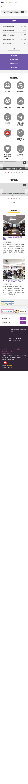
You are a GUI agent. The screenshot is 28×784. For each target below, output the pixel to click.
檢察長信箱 (4, 351)
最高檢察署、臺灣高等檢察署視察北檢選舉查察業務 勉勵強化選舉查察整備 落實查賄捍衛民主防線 (9, 35)
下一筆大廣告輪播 (26, 166)
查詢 (25, 2)
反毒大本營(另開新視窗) (22, 172)
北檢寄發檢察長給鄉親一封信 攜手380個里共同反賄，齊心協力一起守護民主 (9, 43)
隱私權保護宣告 (5, 349)
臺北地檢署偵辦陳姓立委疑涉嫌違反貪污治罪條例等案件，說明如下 (9, 26)
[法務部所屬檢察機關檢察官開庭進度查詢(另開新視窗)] (7, 303)
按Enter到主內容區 (6, 1)
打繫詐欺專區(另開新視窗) (5, 172)
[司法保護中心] (7, 311)
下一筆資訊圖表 (26, 191)
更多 (14, 49)
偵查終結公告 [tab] (14, 59)
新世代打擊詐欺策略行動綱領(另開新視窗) (14, 172)
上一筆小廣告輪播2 (1, 311)
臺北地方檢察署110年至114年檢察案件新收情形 (16, 198)
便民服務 (14, 78)
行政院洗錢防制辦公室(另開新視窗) (16, 172)
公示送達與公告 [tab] (14, 63)
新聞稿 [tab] (14, 21)
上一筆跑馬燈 (25, 11)
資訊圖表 (14, 180)
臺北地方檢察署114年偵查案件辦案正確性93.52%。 (8, 198)
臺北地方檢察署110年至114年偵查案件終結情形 (14, 198)
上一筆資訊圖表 (1, 191)
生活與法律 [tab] (14, 67)
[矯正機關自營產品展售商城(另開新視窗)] (20, 303)
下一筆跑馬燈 (25, 13)
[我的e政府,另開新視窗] (4, 363)
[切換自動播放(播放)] (22, 12)
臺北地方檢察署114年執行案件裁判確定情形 (19, 198)
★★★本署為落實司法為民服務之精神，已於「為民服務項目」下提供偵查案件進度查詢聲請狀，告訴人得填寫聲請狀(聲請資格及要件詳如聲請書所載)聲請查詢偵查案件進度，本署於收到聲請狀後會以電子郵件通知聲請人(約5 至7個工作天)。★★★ (12, 12)
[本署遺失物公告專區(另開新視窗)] (20, 311)
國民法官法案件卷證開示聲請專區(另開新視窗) (11, 172)
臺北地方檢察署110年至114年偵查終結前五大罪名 (11, 198)
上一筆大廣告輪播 (1, 166)
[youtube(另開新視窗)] (8, 363)
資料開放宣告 (12, 351)
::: (1, 6)
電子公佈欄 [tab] (14, 55)
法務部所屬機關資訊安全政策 (8, 353)
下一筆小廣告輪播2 (26, 311)
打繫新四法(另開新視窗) (8, 172)
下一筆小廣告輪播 (26, 303)
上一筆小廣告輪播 (1, 303)
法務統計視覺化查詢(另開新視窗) (19, 172)
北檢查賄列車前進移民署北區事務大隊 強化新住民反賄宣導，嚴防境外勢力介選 (9, 39)
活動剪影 (14, 211)
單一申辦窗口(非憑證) (15, 349)
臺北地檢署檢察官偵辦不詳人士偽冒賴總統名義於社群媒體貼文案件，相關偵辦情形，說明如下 (9, 30)
